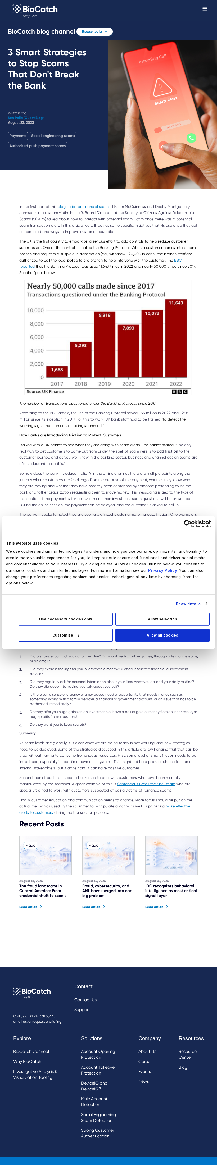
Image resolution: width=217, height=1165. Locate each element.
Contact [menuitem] (83, 986)
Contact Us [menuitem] (85, 999)
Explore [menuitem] (22, 1038)
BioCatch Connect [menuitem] (31, 1051)
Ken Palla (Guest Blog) (26, 118)
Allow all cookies (162, 635)
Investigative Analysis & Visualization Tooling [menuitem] (35, 1074)
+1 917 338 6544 (42, 1016)
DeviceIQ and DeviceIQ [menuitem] (94, 1086)
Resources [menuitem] (191, 1038)
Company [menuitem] (149, 1038)
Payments (18, 136)
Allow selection (162, 619)
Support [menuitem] (82, 1009)
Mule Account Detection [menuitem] (94, 1101)
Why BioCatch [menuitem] (27, 1061)
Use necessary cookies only (65, 619)
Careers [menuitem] (145, 1061)
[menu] (85, 999)
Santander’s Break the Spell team (146, 784)
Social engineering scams (53, 136)
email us (20, 1022)
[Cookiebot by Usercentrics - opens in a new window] (188, 524)
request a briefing (47, 1022)
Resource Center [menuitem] (188, 1054)
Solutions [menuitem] (91, 1038)
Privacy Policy (162, 570)
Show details (188, 603)
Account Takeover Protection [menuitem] (98, 1070)
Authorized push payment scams (38, 146)
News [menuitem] (143, 1081)
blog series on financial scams (84, 206)
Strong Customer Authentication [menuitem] (97, 1133)
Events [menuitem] (144, 1071)
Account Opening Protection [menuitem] (98, 1054)
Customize (62, 635)
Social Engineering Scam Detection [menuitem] (98, 1117)
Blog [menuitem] (183, 1067)
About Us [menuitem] (147, 1051)
